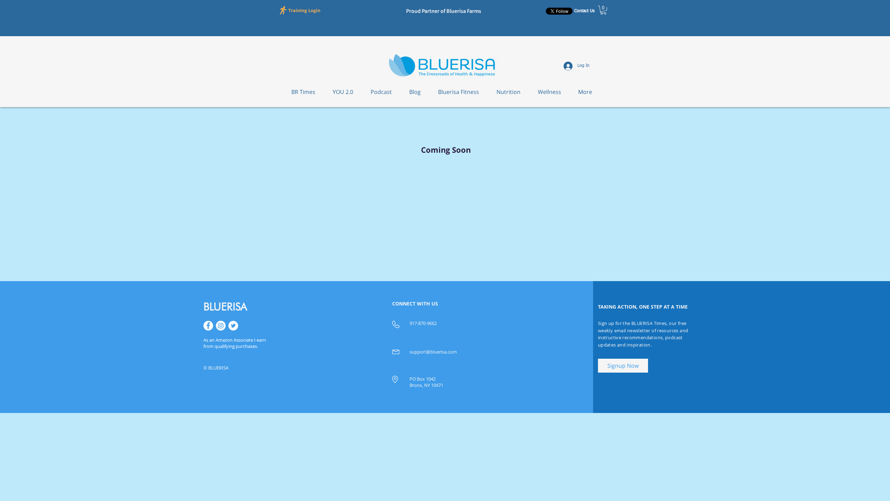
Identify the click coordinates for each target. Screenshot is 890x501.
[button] (301, 10)
